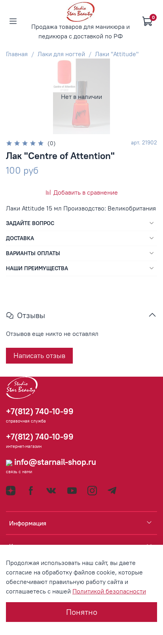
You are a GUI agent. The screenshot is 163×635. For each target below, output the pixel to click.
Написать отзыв (39, 355)
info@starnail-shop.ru (54, 462)
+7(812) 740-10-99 (40, 411)
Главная (17, 54)
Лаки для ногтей (61, 54)
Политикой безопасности (109, 591)
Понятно (81, 612)
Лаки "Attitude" (116, 54)
